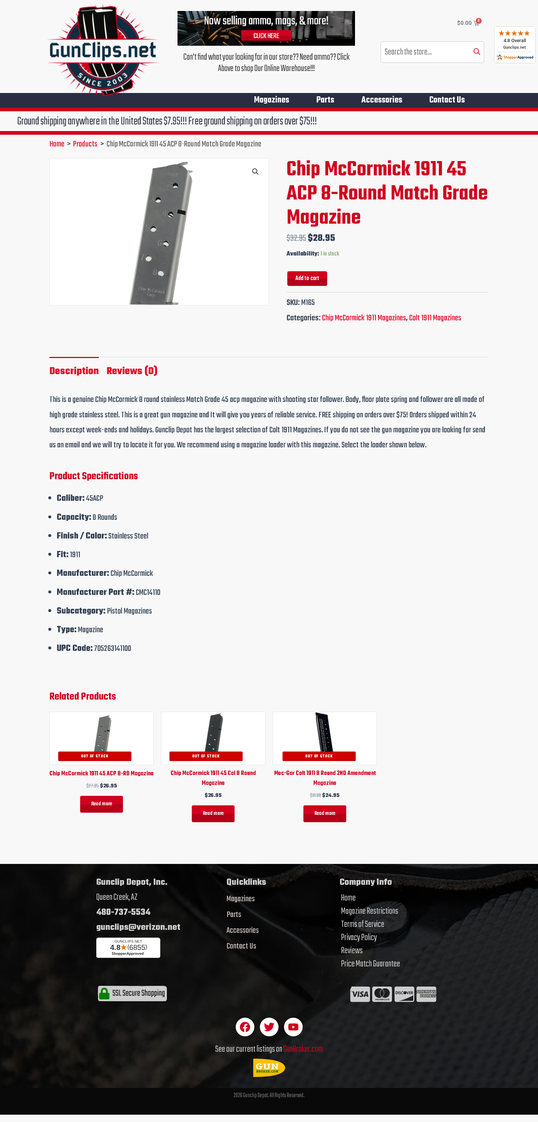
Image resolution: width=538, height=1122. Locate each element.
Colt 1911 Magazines (435, 318)
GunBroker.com (303, 1049)
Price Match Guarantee (370, 964)
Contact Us (447, 100)
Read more (101, 804)
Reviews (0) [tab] (132, 371)
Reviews (352, 951)
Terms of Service (362, 924)
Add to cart (307, 278)
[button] (255, 171)
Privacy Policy (359, 937)
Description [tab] (74, 371)
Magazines (271, 100)
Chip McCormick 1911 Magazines (364, 318)
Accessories (381, 100)
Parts (325, 100)
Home (348, 898)
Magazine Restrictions (369, 911)
